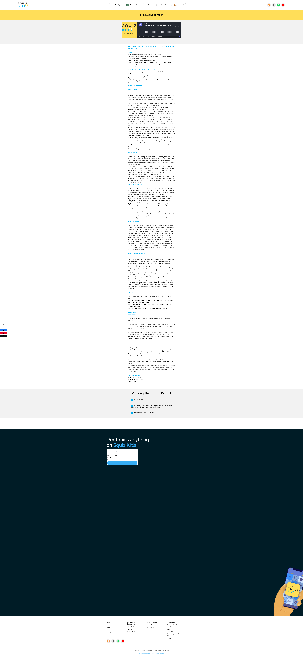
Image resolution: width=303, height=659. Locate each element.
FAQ (108, 629)
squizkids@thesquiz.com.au (145, 653)
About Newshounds (152, 625)
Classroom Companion (131, 623)
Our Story (109, 625)
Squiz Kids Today (115, 5)
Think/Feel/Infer (140, 400)
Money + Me (170, 631)
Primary (153, 653)
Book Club (170, 638)
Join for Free (150, 627)
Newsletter (164, 5)
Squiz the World (131, 631)
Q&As (168, 629)
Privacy (109, 632)
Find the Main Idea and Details (144, 413)
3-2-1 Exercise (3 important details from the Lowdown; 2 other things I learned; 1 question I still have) (151, 406)
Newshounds (152, 622)
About (109, 622)
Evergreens (151, 5)
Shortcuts (129, 629)
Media (108, 627)
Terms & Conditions (159, 653)
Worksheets (130, 626)
